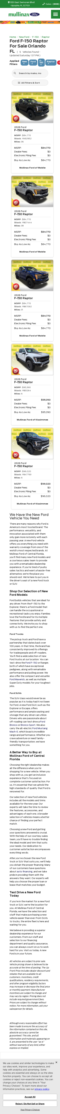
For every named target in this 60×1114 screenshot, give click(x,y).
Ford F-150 (31, 662)
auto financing (24, 871)
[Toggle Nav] (55, 14)
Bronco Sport (28, 725)
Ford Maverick (17, 679)
